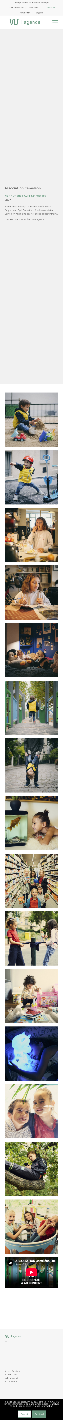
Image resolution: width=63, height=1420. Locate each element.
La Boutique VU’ (17, 7)
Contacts (51, 7)
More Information (44, 1406)
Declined (39, 1414)
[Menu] (53, 22)
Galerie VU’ (33, 7)
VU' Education (11, 1374)
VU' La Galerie (11, 1381)
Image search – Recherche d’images (32, 2)
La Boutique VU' (12, 1378)
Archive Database (12, 1371)
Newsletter (25, 12)
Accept (24, 1414)
